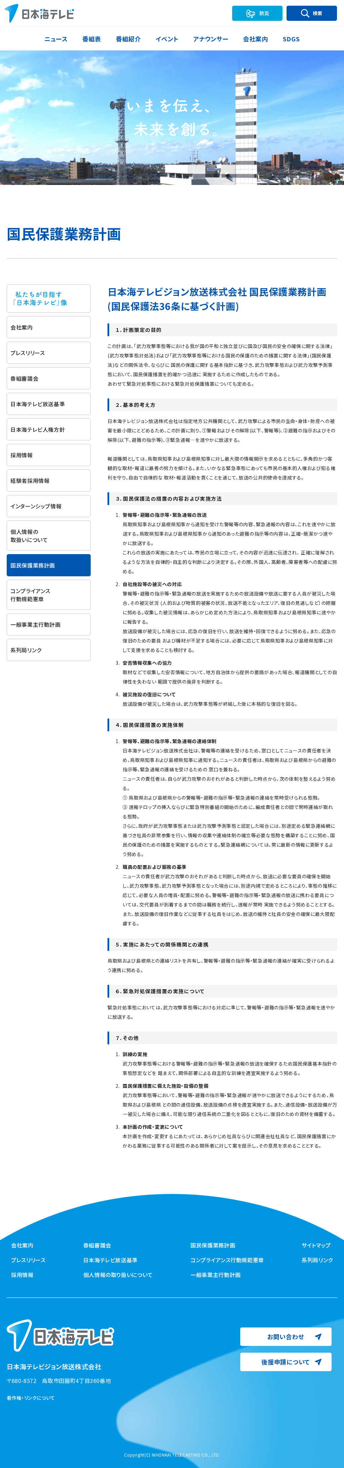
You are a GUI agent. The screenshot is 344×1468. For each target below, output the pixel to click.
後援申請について (285, 1361)
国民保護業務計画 (212, 1245)
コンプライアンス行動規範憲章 (30, 595)
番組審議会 (24, 378)
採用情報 (21, 455)
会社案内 (21, 327)
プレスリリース (27, 353)
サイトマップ (316, 1245)
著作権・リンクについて (31, 1397)
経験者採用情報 (29, 480)
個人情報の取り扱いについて (118, 1275)
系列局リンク (26, 650)
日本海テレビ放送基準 (37, 404)
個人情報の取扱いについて (29, 536)
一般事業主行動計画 (35, 624)
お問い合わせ (285, 1336)
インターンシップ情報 (35, 506)
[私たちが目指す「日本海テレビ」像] (49, 298)
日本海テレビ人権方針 (37, 429)
